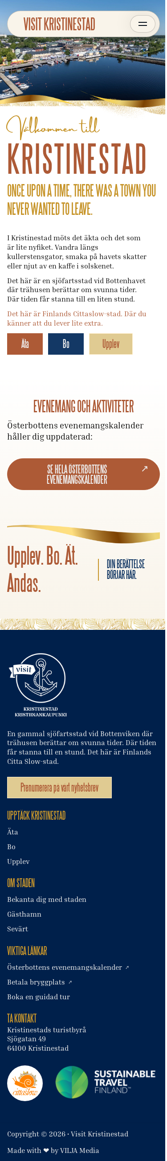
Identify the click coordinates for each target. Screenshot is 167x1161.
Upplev (110, 343)
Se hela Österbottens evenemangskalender (77, 474)
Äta (25, 343)
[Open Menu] (142, 24)
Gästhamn (24, 914)
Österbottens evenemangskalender (64, 967)
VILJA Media (79, 1150)
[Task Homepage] (59, 23)
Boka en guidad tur (38, 996)
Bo (66, 343)
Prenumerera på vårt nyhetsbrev (59, 787)
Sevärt (17, 928)
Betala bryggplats (36, 981)
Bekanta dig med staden (46, 899)
